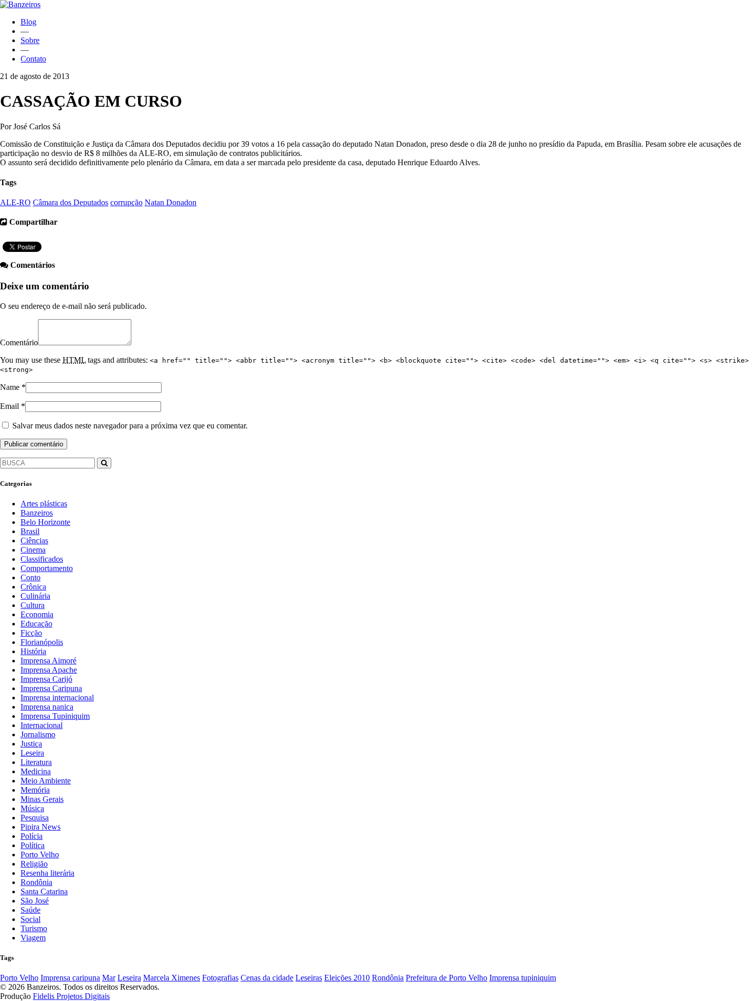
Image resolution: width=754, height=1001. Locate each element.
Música (32, 808)
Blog (28, 21)
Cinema (33, 549)
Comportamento (47, 568)
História (33, 651)
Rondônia (36, 882)
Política (33, 845)
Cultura (33, 605)
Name (9, 387)
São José (35, 900)
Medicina (36, 771)
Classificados (42, 559)
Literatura (36, 762)
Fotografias (220, 977)
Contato (33, 58)
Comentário (19, 342)
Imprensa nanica (47, 706)
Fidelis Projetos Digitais (71, 996)
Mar (108, 977)
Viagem (33, 937)
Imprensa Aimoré (48, 660)
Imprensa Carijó (46, 679)
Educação (36, 623)
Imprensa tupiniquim (522, 977)
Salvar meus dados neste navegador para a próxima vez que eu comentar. (130, 425)
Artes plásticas (44, 503)
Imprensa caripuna (70, 977)
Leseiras (308, 977)
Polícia (32, 836)
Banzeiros (37, 512)
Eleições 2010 (347, 977)
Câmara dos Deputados (70, 202)
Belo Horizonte (45, 522)
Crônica (33, 586)
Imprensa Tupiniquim (55, 716)
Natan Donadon (170, 202)
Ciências (34, 540)
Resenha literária (47, 873)
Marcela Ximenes (171, 977)
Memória (35, 790)
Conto (31, 577)
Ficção (31, 633)
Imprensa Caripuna (51, 688)
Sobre (30, 40)
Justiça (31, 743)
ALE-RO (15, 202)
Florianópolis (42, 642)
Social (31, 919)
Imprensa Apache (49, 669)
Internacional (42, 725)
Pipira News (41, 826)
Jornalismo (38, 734)
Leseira (32, 753)
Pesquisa (35, 817)
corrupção (126, 202)
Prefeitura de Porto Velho (446, 977)
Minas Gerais (42, 799)
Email (9, 406)
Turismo (34, 928)
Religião (34, 863)
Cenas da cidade (267, 977)
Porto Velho (40, 854)
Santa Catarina (44, 891)
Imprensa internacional (57, 697)
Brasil (30, 531)
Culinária (35, 596)
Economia (37, 614)
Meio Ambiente (46, 780)
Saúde (31, 910)
